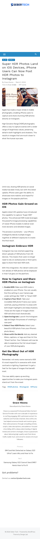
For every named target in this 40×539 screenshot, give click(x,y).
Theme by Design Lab (20, 534)
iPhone (34, 387)
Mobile (11, 60)
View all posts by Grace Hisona (20, 406)
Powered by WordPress (27, 532)
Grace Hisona (8, 82)
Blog (5, 60)
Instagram (25, 387)
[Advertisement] (20, 30)
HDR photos (13, 387)
